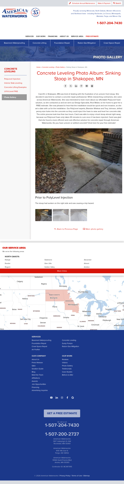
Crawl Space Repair (112, 43)
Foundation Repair (62, 43)
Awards (35, 381)
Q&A (33, 365)
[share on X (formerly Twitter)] (71, 86)
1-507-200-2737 (62, 434)
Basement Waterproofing (14, 43)
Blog (33, 372)
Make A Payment (104, 3)
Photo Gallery (10, 97)
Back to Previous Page (67, 229)
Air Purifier (36, 349)
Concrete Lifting (39, 43)
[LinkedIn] (56, 397)
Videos (65, 362)
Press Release (37, 362)
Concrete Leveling (10, 70)
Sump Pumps (67, 343)
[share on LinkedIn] (76, 86)
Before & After (67, 375)
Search (118, 3)
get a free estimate (62, 413)
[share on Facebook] (65, 86)
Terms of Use (77, 475)
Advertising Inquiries (40, 390)
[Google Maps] (72, 397)
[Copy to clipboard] (92, 86)
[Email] (87, 86)
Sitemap (86, 475)
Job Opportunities (39, 384)
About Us (35, 359)
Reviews (65, 359)
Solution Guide (37, 368)
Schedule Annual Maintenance (83, 3)
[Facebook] (67, 397)
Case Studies (67, 372)
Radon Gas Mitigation (87, 43)
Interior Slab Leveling (13, 83)
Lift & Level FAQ (11, 91)
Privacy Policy (65, 475)
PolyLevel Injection (12, 79)
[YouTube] (51, 397)
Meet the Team (37, 375)
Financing (35, 387)
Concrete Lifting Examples (15, 87)
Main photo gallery (94, 229)
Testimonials (67, 368)
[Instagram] (62, 397)
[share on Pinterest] (81, 86)
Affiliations (36, 378)
